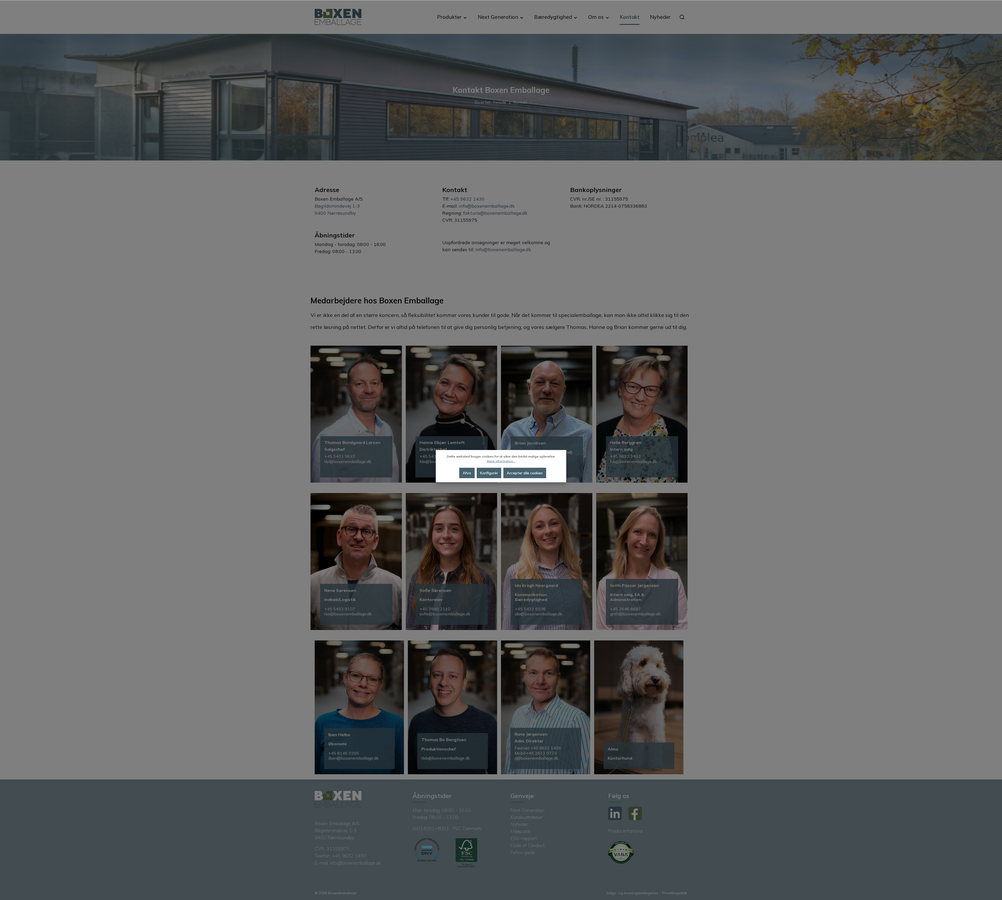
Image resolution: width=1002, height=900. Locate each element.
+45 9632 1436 (545, 748)
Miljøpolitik (520, 831)
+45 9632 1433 (625, 456)
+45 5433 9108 (531, 608)
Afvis (467, 473)
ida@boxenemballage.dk (538, 613)
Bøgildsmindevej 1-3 (337, 206)
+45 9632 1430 (467, 199)
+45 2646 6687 (626, 608)
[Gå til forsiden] (338, 17)
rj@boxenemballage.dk (537, 758)
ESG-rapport (523, 838)
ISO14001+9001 (431, 828)
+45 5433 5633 (339, 456)
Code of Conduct (527, 845)
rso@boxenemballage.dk (348, 613)
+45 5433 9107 (339, 608)
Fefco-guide (522, 852)
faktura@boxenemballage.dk (495, 213)
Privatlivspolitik (674, 893)
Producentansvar (625, 831)
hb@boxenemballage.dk (633, 461)
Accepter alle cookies (525, 473)
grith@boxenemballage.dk (635, 613)
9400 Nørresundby (335, 213)
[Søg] (682, 17)
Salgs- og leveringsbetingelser (632, 893)
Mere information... (501, 461)
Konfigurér (489, 473)
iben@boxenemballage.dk (353, 758)
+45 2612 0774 (541, 753)
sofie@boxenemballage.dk (445, 613)
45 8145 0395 (345, 753)
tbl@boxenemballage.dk (347, 461)
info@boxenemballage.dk (487, 206)
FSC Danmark (467, 828)
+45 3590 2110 (435, 608)
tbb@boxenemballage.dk (445, 758)
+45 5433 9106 (435, 456)
